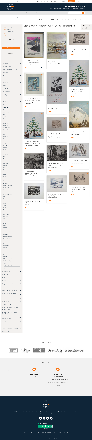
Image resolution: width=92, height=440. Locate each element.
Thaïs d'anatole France (8, 265)
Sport (4, 141)
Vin (4, 189)
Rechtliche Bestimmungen (75, 411)
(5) (65, 432)
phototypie (5, 101)
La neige (5, 176)
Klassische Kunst (5, 287)
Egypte (4, 254)
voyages (5, 247)
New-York (5, 212)
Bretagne (5, 147)
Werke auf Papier (7, 66)
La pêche (5, 223)
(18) (52, 432)
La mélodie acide (7, 238)
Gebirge (5, 152)
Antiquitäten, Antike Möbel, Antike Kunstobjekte (9, 313)
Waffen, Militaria (5, 331)
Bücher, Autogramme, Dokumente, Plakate (10, 294)
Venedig (5, 143)
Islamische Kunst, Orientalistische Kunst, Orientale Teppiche (11, 317)
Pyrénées (5, 201)
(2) (42, 432)
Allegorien (5, 125)
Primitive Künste (5, 298)
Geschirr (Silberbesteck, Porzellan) (10, 328)
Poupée (5, 198)
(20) (59, 432)
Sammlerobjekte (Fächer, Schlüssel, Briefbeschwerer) (10, 308)
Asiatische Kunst (5, 301)
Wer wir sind (14, 411)
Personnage (6, 187)
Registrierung (63, 1)
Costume (5, 229)
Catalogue (5, 94)
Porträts (5, 110)
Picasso (5, 227)
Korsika (5, 149)
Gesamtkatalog (15, 17)
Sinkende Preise (10, 35)
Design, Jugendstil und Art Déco (9, 284)
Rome (4, 243)
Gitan (4, 263)
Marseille (5, 256)
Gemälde (5, 60)
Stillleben (5, 121)
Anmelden (71, 1)
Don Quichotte (6, 234)
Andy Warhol (6, 214)
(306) (25, 432)
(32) (36, 432)
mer (4, 218)
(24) (45, 432)
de (80, 1)
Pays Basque (6, 216)
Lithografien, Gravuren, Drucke (10, 69)
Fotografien (5, 72)
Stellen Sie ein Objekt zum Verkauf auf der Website (35, 411)
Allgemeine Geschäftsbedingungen (46, 413)
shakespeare (6, 221)
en (78, 1)
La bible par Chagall (7, 261)
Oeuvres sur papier (7, 98)
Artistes (5, 249)
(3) (54, 432)
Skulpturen (5, 63)
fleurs (4, 181)
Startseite (9, 17)
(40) (38, 432)
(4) (60, 432)
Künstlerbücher (6, 79)
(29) (29, 432)
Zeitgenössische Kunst (7, 268)
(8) (55, 432)
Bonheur (5, 225)
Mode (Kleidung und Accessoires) (9, 290)
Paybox (80, 438)
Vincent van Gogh (7, 241)
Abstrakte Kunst (6, 127)
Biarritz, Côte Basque (8, 185)
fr (76, 1)
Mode (4, 169)
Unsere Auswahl (10, 31)
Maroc (4, 196)
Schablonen (6, 88)
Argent (4, 174)
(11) (64, 432)
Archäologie (5, 321)
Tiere (4, 116)
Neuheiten (9, 29)
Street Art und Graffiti (7, 271)
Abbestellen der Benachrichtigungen (62, 411)
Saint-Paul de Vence (7, 194)
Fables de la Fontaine (8, 258)
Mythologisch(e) (6, 130)
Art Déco (5, 161)
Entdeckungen (5, 274)
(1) (50, 432)
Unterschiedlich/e (6, 325)
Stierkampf (5, 154)
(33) (33, 432)
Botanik (5, 165)
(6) (31, 432)
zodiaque (5, 183)
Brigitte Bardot (6, 138)
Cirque (4, 192)
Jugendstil (5, 163)
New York (5, 167)
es (83, 1)
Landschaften (6, 112)
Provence (5, 136)
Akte (4, 114)
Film (4, 156)
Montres (5, 203)
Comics (4, 280)
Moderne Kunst (22, 17)
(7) (34, 432)
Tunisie (4, 205)
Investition (9, 33)
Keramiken (5, 82)
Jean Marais (5, 252)
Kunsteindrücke (6, 91)
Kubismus (5, 132)
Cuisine (4, 207)
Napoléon (5, 145)
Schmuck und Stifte (6, 304)
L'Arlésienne (6, 245)
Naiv (4, 158)
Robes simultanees (7, 236)
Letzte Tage (9, 27)
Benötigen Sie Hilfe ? (21, 411)
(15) (27, 432)
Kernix (83, 438)
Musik (4, 172)
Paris (4, 134)
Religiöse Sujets (6, 118)
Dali (4, 209)
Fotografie (4, 277)
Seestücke (5, 123)
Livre (4, 104)
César (4, 232)
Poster (4, 75)
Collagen (5, 85)
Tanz (4, 178)
